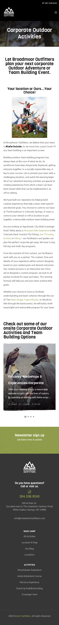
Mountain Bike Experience (37, 230)
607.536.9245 (51, 3)
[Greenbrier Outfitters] (9, 12)
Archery (7, 238)
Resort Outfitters (22, 616)
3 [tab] (31, 417)
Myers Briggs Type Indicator (24, 299)
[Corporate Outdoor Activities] (56, 12)
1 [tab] (25, 417)
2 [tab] (28, 417)
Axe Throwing (47, 234)
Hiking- (17, 238)
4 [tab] (33, 417)
